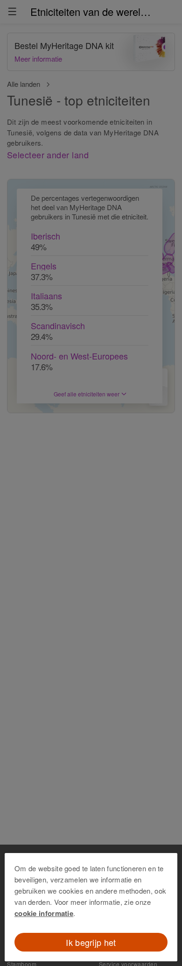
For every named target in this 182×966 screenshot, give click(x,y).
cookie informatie (43, 913)
